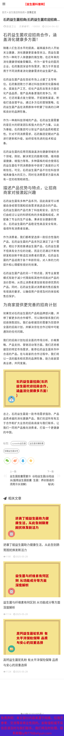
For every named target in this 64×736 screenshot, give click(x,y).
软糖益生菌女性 (11, 451)
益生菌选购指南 (17, 12)
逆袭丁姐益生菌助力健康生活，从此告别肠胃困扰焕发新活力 (31, 547)
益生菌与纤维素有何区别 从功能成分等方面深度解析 (31, 605)
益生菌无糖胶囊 (36, 443)
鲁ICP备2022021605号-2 (32, 713)
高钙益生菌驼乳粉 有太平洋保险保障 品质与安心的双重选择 (30, 662)
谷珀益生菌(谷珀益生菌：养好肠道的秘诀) (43, 480)
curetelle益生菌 (19, 443)
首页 (4, 12)
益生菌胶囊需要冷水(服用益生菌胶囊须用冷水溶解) (21, 480)
